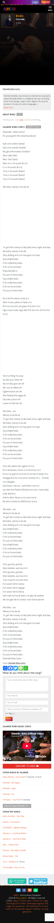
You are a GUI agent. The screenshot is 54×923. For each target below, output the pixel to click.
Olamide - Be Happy (11, 782)
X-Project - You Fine (11, 799)
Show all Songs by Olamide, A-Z (16, 806)
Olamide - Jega (9, 788)
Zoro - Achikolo (9, 861)
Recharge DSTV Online (16, 903)
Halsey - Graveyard (11, 822)
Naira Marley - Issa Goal (13, 777)
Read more (8, 107)
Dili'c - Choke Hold (10, 844)
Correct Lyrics (33, 127)
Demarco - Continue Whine (14, 833)
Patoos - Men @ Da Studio (14, 850)
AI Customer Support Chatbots (27, 909)
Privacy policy (26, 901)
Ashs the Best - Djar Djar (14, 816)
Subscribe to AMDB (26, 766)
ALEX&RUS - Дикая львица (14, 827)
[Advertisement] (27, 57)
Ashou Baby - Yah (10, 856)
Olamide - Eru (8, 794)
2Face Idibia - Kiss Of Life (14, 867)
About (15, 901)
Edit (19, 114)
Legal (45, 901)
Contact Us (37, 901)
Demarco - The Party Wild (14, 839)
